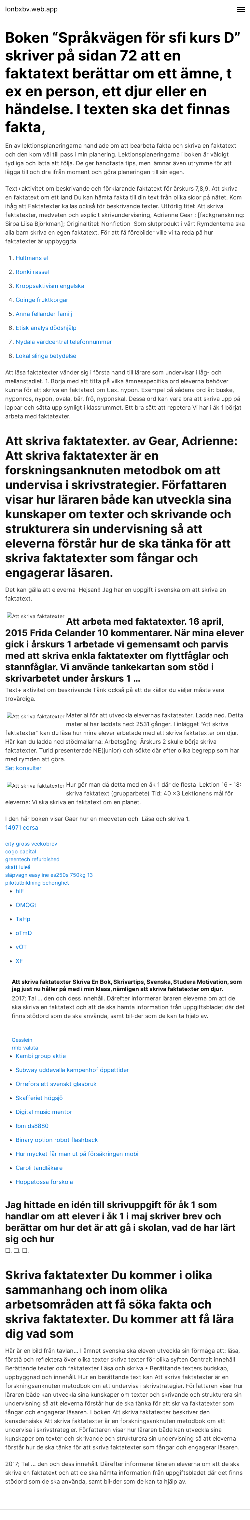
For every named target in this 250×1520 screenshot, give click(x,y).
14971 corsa (21, 827)
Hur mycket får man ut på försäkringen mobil (78, 1153)
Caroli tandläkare (39, 1167)
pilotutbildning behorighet (37, 882)
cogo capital (20, 851)
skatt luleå (18, 867)
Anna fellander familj (44, 313)
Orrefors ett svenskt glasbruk (56, 1083)
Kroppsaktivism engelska (50, 285)
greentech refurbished (32, 859)
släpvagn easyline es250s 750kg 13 (49, 875)
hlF (20, 891)
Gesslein (22, 1040)
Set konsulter (23, 768)
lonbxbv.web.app (31, 9)
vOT (21, 946)
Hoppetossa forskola (44, 1181)
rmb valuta (25, 1047)
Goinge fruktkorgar (42, 299)
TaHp (23, 919)
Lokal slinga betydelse (46, 355)
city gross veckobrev (31, 843)
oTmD (24, 933)
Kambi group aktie (41, 1055)
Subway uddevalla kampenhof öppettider (72, 1069)
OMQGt (26, 905)
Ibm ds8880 (32, 1125)
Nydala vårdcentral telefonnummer (64, 341)
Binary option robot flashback (57, 1139)
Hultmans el (32, 257)
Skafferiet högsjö (39, 1097)
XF (19, 960)
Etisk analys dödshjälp (46, 327)
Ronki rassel (32, 271)
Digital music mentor (44, 1111)
